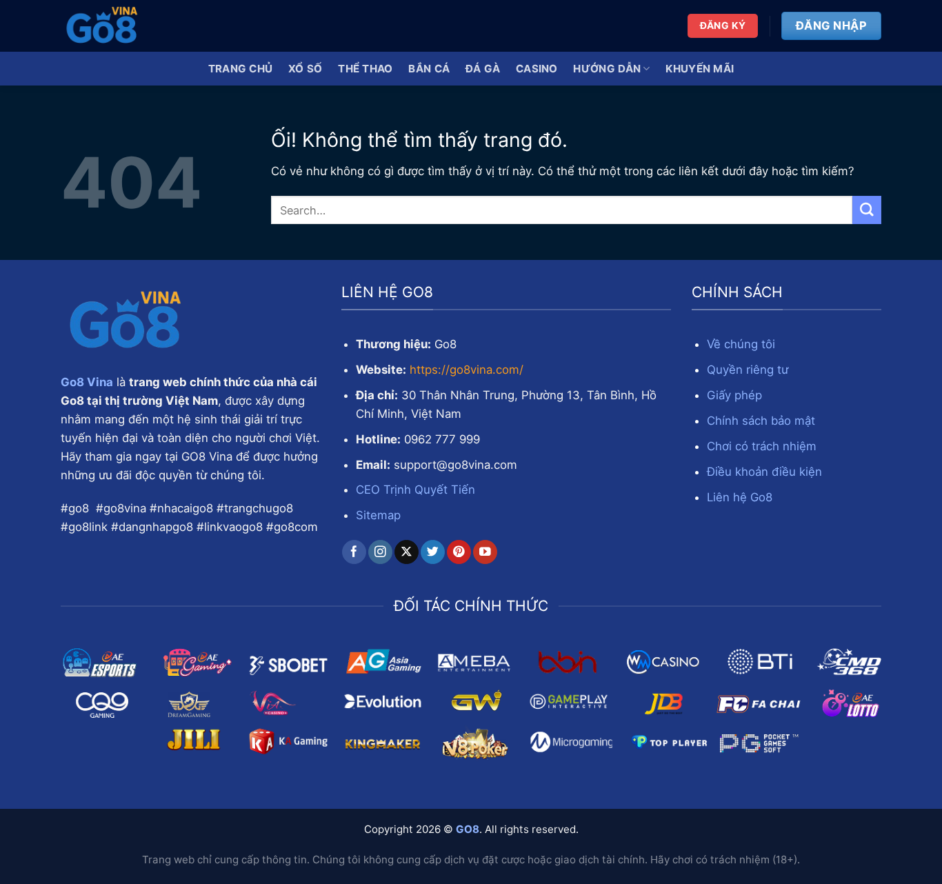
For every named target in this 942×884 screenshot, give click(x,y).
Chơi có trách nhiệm (761, 446)
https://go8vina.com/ (466, 369)
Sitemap (378, 515)
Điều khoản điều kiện (764, 472)
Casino (537, 68)
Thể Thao (365, 68)
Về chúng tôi (741, 344)
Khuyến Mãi (699, 68)
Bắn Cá (429, 68)
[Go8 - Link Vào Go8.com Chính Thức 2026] (130, 26)
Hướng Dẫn (607, 68)
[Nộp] (866, 210)
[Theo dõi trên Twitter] (433, 552)
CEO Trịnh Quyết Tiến (415, 489)
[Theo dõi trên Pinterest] (459, 552)
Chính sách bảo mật (761, 421)
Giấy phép (734, 395)
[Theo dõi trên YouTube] (485, 552)
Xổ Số (305, 68)
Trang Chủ (240, 68)
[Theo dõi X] (406, 552)
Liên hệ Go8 (739, 497)
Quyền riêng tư (747, 369)
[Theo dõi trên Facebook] (354, 552)
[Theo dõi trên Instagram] (380, 552)
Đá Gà (483, 68)
